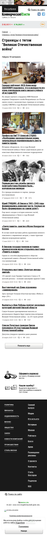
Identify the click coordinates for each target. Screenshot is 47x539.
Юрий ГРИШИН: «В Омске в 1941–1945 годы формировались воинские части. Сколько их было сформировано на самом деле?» (23, 206)
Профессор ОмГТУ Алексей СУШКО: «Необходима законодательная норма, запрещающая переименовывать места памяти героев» (21, 139)
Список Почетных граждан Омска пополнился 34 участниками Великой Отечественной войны (20, 328)
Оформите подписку (28, 373)
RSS (29, 486)
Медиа (31, 413)
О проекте (32, 461)
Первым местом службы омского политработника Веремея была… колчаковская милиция (18, 186)
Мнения (31, 430)
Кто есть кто (33, 419)
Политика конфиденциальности (20, 516)
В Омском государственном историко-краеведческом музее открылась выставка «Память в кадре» (23, 249)
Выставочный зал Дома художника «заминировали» (19, 288)
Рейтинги (32, 436)
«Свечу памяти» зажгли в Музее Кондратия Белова (23, 227)
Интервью (32, 425)
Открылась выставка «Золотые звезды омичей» (21, 270)
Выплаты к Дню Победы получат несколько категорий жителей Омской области (23, 306)
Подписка (32, 481)
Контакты (32, 467)
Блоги (30, 441)
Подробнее (20, 523)
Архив (30, 447)
